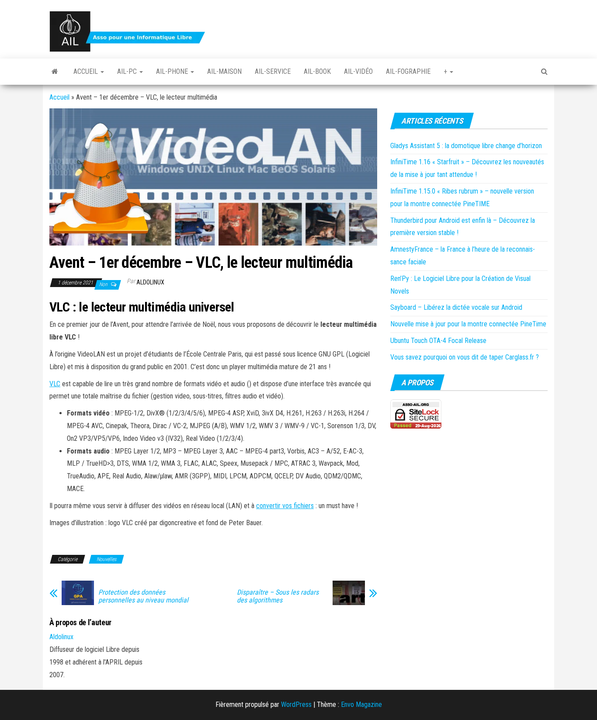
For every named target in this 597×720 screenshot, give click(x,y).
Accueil (86, 71)
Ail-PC (128, 71)
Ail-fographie (408, 71)
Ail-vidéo (358, 71)
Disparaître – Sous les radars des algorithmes (278, 596)
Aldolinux (150, 282)
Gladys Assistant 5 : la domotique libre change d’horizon (466, 146)
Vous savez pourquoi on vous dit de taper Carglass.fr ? (464, 357)
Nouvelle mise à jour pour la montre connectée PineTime (468, 324)
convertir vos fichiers (285, 506)
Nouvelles (106, 559)
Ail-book (317, 71)
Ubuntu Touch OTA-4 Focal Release (438, 340)
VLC (54, 384)
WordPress (296, 704)
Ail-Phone (173, 71)
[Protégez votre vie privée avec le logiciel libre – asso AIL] (55, 72)
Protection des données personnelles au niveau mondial (143, 596)
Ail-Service (273, 71)
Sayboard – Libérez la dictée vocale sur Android (456, 307)
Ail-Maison (224, 71)
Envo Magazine (361, 704)
